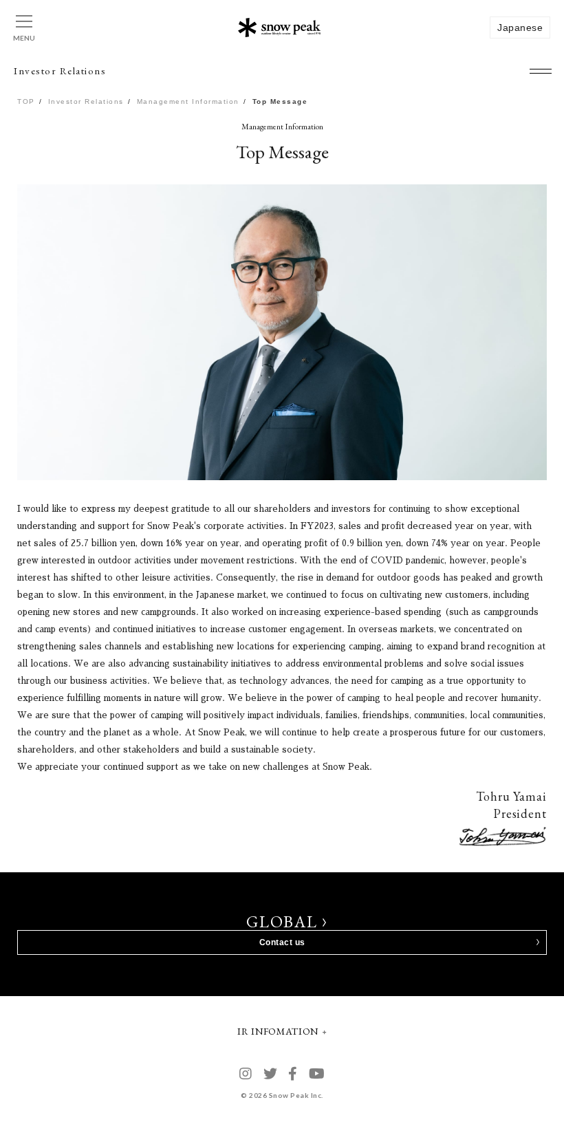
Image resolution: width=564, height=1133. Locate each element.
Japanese (520, 27)
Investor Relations (86, 101)
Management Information (188, 101)
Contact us (282, 942)
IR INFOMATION (277, 1031)
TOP (26, 101)
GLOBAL (282, 922)
